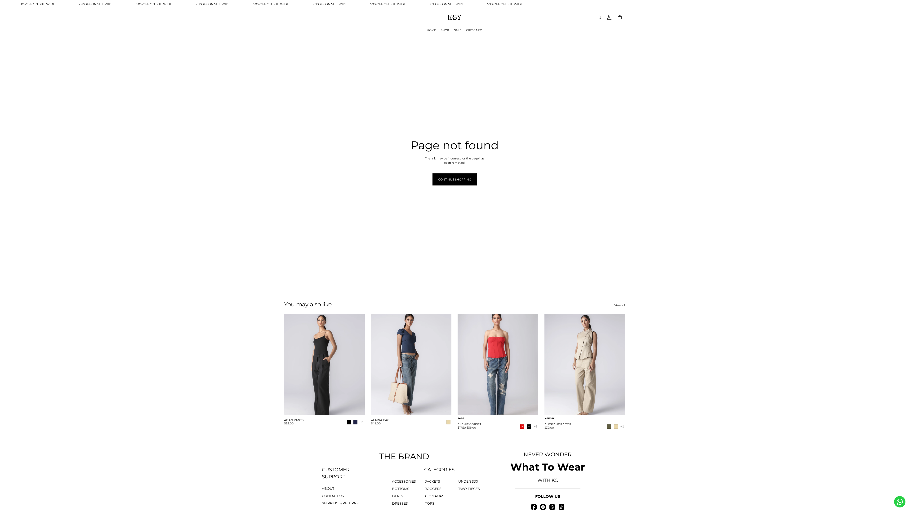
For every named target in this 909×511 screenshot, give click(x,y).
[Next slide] (358, 364)
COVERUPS (434, 496)
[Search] (599, 17)
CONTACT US (333, 496)
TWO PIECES (469, 489)
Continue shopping (454, 179)
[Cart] (620, 17)
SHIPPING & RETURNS (340, 503)
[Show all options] (362, 422)
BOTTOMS (400, 489)
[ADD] (444, 409)
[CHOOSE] (357, 409)
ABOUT (328, 488)
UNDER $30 (468, 481)
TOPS (429, 503)
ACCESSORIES (404, 481)
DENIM (398, 496)
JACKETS (432, 481)
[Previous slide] (291, 364)
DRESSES (400, 503)
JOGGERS (433, 489)
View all (619, 305)
